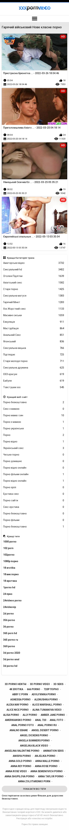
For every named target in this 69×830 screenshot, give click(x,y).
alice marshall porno (47, 704)
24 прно (7, 594)
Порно (33, 435)
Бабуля (33, 380)
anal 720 (40, 720)
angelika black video (34, 745)
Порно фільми (33, 520)
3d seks (58, 684)
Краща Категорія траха (20, 257)
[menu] (34, 18)
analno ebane (19, 730)
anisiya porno (22, 755)
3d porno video (40, 684)
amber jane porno (53, 714)
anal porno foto (22, 725)
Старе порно (33, 289)
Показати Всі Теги (34, 789)
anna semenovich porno (46, 771)
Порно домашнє (33, 461)
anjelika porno (45, 755)
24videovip (9, 607)
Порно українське (33, 428)
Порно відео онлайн (33, 467)
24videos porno (12, 600)
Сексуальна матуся (33, 295)
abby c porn (20, 694)
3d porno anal (11, 659)
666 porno (33, 689)
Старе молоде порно (33, 361)
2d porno (8, 613)
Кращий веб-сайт (17, 397)
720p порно (51, 689)
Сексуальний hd (33, 269)
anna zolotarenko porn (34, 781)
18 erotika (9, 567)
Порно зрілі (33, 487)
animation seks (53, 750)
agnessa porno (20, 699)
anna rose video (16, 771)
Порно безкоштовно (33, 402)
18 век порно (11, 574)
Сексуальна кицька (33, 348)
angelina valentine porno (22, 750)
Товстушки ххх (33, 387)
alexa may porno (17, 704)
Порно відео (33, 441)
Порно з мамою (33, 421)
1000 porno (9, 541)
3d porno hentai (15, 684)
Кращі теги (13, 536)
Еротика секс (33, 493)
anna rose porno (46, 766)
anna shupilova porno (19, 776)
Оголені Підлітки (33, 276)
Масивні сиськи (33, 315)
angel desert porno (45, 730)
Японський (33, 341)
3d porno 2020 (11, 652)
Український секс (33, 448)
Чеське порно (33, 454)
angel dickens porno (34, 735)
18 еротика (10, 580)
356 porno (9, 620)
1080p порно (10, 561)
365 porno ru (10, 639)
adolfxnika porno (44, 694)
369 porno (9, 646)
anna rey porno (21, 766)
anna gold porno (20, 761)
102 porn (8, 548)
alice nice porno (18, 709)
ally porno (30, 714)
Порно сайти (33, 500)
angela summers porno (34, 740)
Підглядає (33, 354)
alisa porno (11, 714)
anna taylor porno (51, 776)
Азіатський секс (33, 282)
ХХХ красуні (33, 374)
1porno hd (9, 587)
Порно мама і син (33, 415)
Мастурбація (33, 328)
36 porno (8, 626)
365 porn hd (10, 633)
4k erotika (16, 689)
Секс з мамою (33, 408)
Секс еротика (33, 507)
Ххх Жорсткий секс (33, 308)
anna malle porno (47, 761)
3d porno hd (10, 665)
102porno (9, 554)
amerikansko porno (18, 720)
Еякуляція (33, 321)
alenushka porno (46, 699)
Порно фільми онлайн (33, 474)
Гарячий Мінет (33, 302)
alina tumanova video (47, 709)
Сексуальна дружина (33, 367)
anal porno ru (47, 725)
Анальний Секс (33, 334)
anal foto (56, 720)
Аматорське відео (33, 263)
